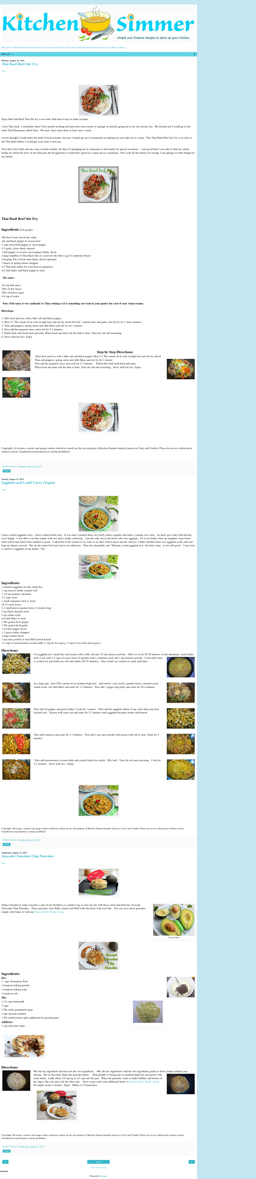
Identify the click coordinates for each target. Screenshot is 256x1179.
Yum (3, 71)
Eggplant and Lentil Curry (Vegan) (28, 483)
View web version (98, 1167)
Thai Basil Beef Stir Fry (19, 64)
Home (98, 1162)
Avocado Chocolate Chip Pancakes (27, 856)
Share (6, 471)
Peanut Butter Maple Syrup (49, 911)
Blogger (103, 1176)
